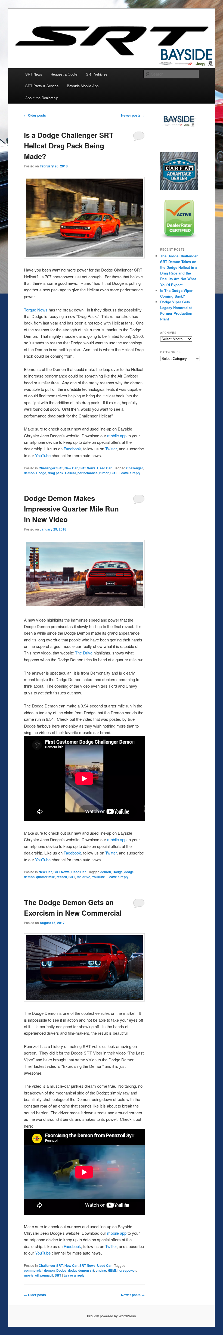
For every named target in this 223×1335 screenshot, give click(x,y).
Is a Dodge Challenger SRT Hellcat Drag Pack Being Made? (68, 145)
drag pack (55, 472)
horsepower (126, 1270)
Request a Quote (64, 74)
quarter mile (45, 876)
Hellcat (70, 472)
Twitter (111, 448)
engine (101, 1270)
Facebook (72, 448)
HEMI (112, 1270)
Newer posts (133, 115)
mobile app (116, 435)
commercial (33, 1270)
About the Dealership (41, 97)
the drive (83, 876)
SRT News (33, 74)
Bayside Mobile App (82, 85)
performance (88, 472)
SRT (113, 472)
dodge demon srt (81, 1270)
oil (37, 1275)
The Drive (83, 653)
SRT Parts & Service (41, 85)
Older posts (35, 115)
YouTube (43, 455)
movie (28, 1275)
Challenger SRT (51, 468)
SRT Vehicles (96, 74)
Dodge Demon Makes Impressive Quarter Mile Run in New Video (71, 508)
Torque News (36, 310)
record (62, 876)
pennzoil (46, 1275)
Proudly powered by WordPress (111, 1316)
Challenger (134, 468)
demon (29, 472)
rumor (104, 472)
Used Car (104, 468)
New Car (71, 468)
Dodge (41, 472)
